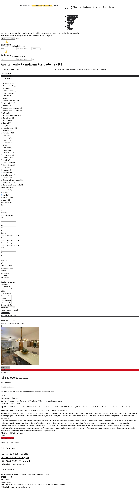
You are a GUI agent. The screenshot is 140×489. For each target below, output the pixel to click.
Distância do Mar (7, 215)
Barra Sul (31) (8, 120)
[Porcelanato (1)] (10, 289)
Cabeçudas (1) (8, 148)
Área (2, 248)
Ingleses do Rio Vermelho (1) (13, 185)
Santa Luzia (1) (8, 140)
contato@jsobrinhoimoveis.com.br (12, 464)
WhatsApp (4, 442)
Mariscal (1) (7, 170)
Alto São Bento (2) (9, 86)
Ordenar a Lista (6, 305)
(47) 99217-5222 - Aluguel (15, 457)
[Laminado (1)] (10, 287)
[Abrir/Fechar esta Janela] (1, 326)
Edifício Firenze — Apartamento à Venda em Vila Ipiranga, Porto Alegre (31, 400)
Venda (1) (6, 195)
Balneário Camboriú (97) (12, 115)
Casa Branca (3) (8, 93)
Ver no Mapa (5, 479)
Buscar (3, 310)
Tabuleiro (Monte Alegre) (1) (13, 180)
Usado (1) (6, 200)
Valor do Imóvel (6, 202)
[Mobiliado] (5, 275)
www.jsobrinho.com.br (22, 487)
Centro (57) (7, 123)
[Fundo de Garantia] (6, 300)
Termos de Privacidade (8, 38)
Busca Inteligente (7, 187)
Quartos (3, 233)
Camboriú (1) (7, 177)
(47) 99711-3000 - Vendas (14, 454)
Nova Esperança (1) (10, 128)
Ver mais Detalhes (7, 438)
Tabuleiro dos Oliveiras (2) (12, 108)
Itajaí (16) (7, 145)
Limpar (9, 310)
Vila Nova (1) (8, 143)
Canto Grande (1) (9, 162)
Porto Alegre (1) (8, 172)
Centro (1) (6, 135)
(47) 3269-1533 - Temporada (16, 461)
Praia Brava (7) (8, 152)
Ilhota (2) (6, 98)
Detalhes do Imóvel (8, 282)
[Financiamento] (6, 296)
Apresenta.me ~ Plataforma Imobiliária (30, 484)
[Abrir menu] (64, 12)
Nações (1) (7, 125)
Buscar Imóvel (14, 442)
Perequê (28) (7, 138)
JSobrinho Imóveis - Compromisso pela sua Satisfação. (39, 5)
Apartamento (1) (9, 78)
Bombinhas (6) (8, 157)
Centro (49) (7, 96)
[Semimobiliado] (5, 273)
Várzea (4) (6, 113)
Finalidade (4, 192)
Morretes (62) (8, 105)
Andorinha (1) (8, 88)
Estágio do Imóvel (7, 197)
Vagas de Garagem (7, 243)
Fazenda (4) (7, 150)
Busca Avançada (5, 313)
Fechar (15, 310)
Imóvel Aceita (6, 293)
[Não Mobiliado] (5, 277)
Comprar (4, 435)
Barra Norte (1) (8, 118)
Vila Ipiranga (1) (9, 175)
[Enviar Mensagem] (33, 59)
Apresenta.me (6, 482)
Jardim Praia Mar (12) (11, 100)
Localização (5, 81)
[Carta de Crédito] (6, 302)
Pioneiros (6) (7, 130)
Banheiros (4, 238)
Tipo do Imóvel (6, 73)
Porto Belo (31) (8, 133)
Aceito (18, 38)
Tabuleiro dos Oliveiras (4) (12, 110)
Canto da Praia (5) (9, 91)
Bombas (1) (7, 160)
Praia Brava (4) (8, 155)
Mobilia (3, 270)
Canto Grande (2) (9, 165)
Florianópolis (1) (9, 182)
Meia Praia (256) (9, 103)
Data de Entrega (6, 265)
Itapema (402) (8, 83)
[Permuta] (6, 298)
